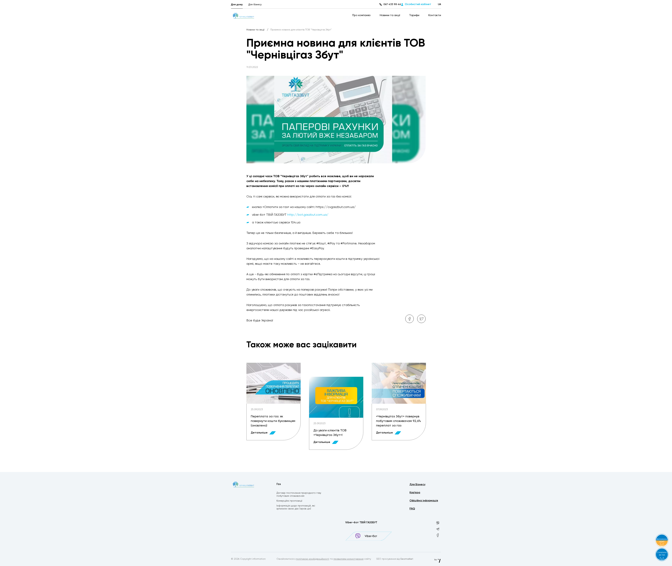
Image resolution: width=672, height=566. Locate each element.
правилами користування (348, 559)
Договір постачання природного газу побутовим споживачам (298, 494)
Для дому (237, 4)
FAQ (412, 508)
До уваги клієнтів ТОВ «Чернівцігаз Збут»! (329, 433)
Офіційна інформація (424, 500)
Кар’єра (415, 492)
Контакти (434, 15)
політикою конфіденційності (312, 559)
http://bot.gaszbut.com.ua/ (307, 214)
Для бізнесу (255, 4)
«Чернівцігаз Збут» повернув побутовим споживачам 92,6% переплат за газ (398, 421)
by (435, 560)
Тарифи (414, 15)
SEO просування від (394, 559)
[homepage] (243, 15)
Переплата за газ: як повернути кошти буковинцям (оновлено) (273, 421)
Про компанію (361, 15)
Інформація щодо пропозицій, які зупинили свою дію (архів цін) (295, 507)
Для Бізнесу (417, 484)
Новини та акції (390, 15)
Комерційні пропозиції (289, 501)
